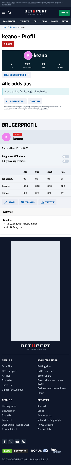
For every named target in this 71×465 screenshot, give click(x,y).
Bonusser (24, 21)
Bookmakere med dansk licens (50, 382)
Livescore (7, 420)
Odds (44, 21)
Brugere (13, 27)
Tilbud (40, 393)
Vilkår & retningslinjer (49, 420)
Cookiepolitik (44, 429)
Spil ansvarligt (10, 2)
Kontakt (41, 406)
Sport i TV (7, 385)
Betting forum (9, 406)
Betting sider (44, 366)
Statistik (49, 202)
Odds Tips (7, 366)
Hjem (5, 27)
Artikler (6, 376)
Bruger (8, 44)
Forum (54, 21)
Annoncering (44, 415)
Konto (64, 12)
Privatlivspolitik (45, 425)
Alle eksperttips (15, 101)
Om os (40, 411)
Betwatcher (8, 411)
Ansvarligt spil (9, 429)
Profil (12, 202)
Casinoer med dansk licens (51, 388)
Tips (35, 21)
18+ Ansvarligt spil (38, 459)
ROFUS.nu (31, 2)
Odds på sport (9, 371)
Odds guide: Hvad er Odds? (16, 425)
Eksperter (7, 380)
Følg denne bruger (15, 75)
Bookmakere (9, 21)
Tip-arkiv (30, 202)
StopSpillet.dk (6, 4)
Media (65, 21)
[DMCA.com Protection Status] (15, 451)
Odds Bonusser (45, 371)
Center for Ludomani (13, 390)
